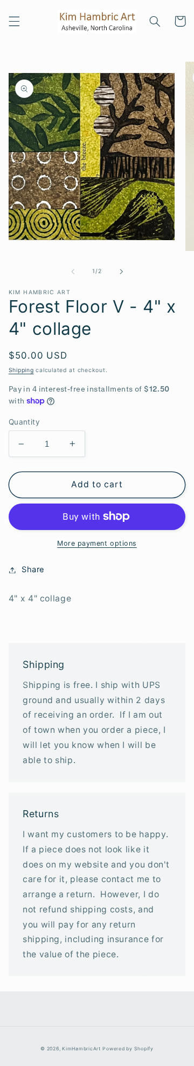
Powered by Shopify (127, 1048)
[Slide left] (73, 271)
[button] (14, 21)
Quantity (24, 422)
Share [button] (33, 569)
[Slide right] (121, 271)
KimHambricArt (81, 1048)
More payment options (97, 543)
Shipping (21, 370)
